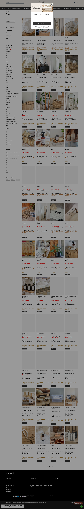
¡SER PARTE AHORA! (42, 23)
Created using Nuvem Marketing (42, 27)
